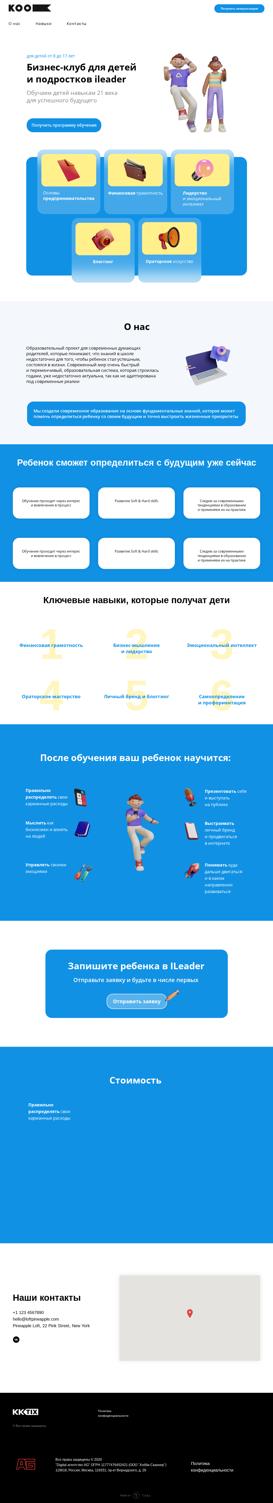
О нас (15, 23)
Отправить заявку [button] (137, 1001)
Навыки (44, 23)
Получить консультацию (239, 8)
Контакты (77, 23)
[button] (190, 1313)
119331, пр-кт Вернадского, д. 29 (120, 1470)
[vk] (16, 1339)
